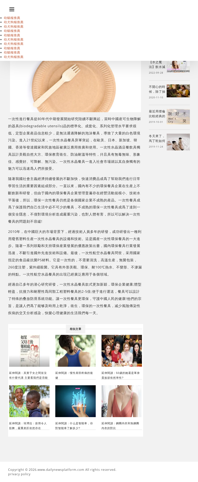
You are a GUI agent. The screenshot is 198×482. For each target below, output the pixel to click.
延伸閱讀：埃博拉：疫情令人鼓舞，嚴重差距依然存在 (28, 426)
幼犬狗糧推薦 (14, 22)
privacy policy (19, 474)
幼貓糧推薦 (12, 18)
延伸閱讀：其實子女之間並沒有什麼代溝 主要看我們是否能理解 (28, 375)
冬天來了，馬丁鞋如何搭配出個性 (157, 140)
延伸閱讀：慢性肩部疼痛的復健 (74, 375)
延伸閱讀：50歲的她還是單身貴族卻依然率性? (121, 375)
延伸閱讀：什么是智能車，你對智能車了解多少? (74, 426)
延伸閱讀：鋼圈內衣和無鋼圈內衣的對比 (120, 426)
